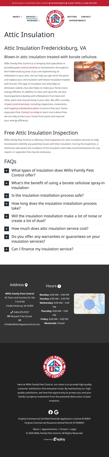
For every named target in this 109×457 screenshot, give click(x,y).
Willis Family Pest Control (47, 433)
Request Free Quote (21, 316)
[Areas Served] (89, 294)
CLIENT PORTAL (74, 3)
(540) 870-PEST (90, 3)
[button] (54, 173)
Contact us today (30, 112)
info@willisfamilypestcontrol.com (22, 324)
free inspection (53, 139)
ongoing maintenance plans (24, 108)
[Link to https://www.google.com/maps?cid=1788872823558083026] (56, 412)
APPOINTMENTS (58, 3)
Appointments (49, 429)
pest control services (26, 67)
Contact (64, 429)
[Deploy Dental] (59, 439)
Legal (73, 429)
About (36, 429)
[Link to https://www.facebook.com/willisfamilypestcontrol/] (50, 412)
